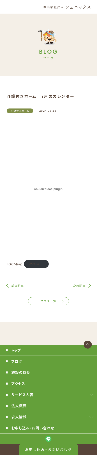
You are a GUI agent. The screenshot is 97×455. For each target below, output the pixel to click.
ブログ (16, 361)
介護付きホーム (20, 111)
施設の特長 (20, 372)
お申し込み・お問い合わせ (48, 449)
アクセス (18, 383)
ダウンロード (36, 264)
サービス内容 (22, 394)
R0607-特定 (14, 264)
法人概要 (19, 405)
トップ (16, 350)
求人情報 (19, 416)
